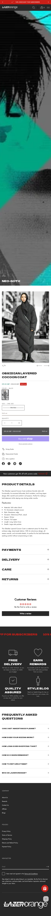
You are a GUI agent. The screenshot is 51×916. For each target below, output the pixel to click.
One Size (13, 408)
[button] (33, 7)
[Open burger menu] (48, 7)
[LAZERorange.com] (10, 7)
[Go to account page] (37, 8)
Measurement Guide (12, 454)
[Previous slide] (39, 365)
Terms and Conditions (31, 874)
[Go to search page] (33, 7)
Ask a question (10, 459)
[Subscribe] (47, 866)
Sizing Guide (10, 449)
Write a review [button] (25, 613)
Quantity (5, 418)
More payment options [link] (25, 444)
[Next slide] (46, 365)
